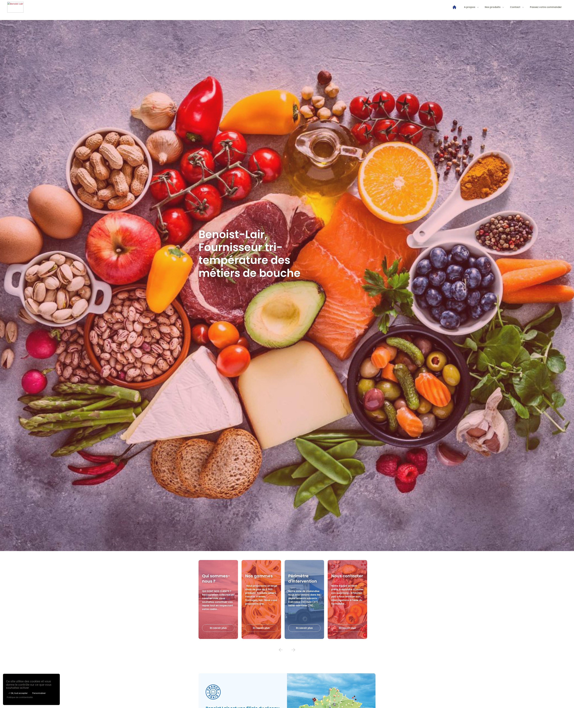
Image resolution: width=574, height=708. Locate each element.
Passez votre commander (546, 7)
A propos (469, 7)
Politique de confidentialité (20, 697)
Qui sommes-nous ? (216, 578)
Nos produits (492, 7)
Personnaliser (39, 693)
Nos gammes (259, 576)
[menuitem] (454, 7)
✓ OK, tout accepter (18, 693)
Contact (515, 7)
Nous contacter (347, 576)
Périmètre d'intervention (302, 578)
